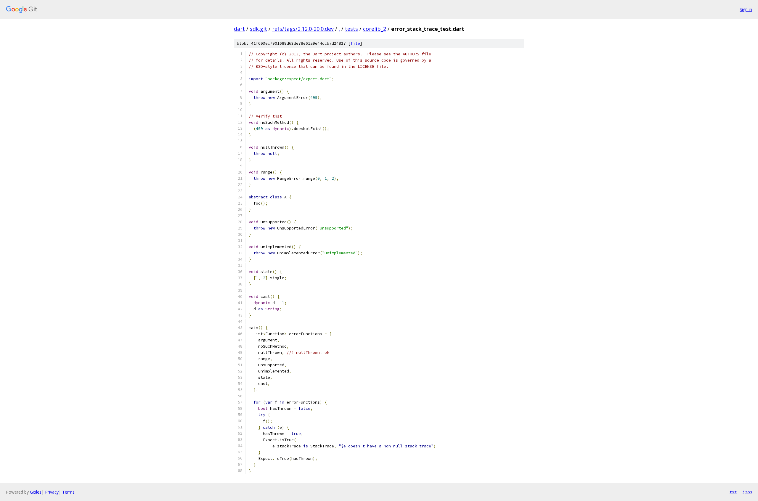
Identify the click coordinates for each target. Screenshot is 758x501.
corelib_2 (374, 28)
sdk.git (258, 28)
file (355, 43)
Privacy (52, 492)
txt (733, 491)
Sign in (746, 9)
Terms (68, 492)
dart (239, 28)
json (747, 491)
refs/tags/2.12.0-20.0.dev (303, 28)
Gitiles (35, 492)
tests (351, 28)
